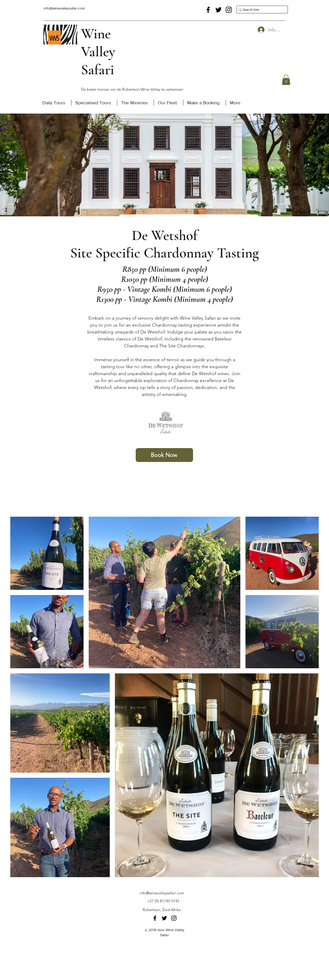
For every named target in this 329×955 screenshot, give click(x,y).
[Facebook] (208, 10)
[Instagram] (229, 10)
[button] (286, 80)
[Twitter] (218, 10)
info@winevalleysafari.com (64, 8)
